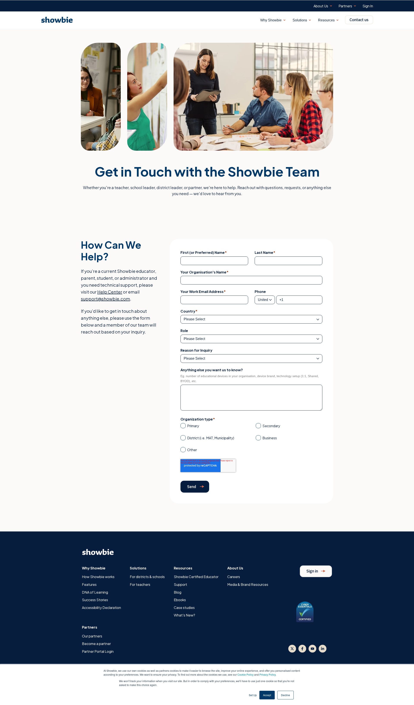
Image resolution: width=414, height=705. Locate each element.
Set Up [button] (253, 695)
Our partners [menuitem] (92, 636)
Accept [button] (267, 695)
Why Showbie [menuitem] (93, 568)
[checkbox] (251, 439)
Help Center (109, 291)
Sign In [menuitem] (367, 6)
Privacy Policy (267, 674)
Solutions (300, 20)
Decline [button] (285, 695)
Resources (326, 20)
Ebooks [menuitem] (180, 600)
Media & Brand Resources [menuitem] (247, 584)
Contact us (359, 19)
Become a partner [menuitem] (96, 643)
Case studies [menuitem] (184, 607)
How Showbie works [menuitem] (98, 576)
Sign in (312, 571)
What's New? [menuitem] (184, 615)
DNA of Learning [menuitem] (95, 592)
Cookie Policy (245, 674)
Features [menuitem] (89, 584)
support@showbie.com (105, 298)
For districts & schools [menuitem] (147, 576)
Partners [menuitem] (345, 6)
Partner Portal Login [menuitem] (98, 651)
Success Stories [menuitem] (95, 600)
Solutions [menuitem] (138, 568)
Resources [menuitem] (183, 568)
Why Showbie (271, 20)
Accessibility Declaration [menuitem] (101, 607)
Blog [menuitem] (177, 592)
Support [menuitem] (180, 584)
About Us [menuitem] (321, 6)
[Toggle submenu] (331, 6)
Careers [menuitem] (233, 576)
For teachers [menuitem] (140, 584)
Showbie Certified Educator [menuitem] (196, 576)
